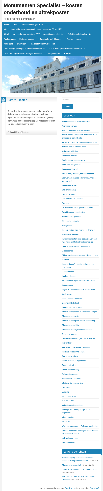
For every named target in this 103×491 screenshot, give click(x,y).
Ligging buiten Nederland (72, 298)
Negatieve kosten (69, 334)
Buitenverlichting (69, 190)
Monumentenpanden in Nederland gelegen (79, 312)
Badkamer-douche (69, 156)
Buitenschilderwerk (70, 185)
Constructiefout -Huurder (50, 39)
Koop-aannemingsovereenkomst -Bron (78, 280)
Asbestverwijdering (70, 151)
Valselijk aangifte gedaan (72, 405)
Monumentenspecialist (71, 465)
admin (26, 132)
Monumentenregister (31, 24)
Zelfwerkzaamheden (70, 438)
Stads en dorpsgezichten (72, 383)
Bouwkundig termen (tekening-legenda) (78, 173)
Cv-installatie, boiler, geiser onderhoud (77, 208)
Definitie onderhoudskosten (80, 34)
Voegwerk (66, 422)
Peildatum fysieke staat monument (76, 347)
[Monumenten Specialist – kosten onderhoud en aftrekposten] (51, 74)
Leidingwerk (67, 294)
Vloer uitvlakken (68, 417)
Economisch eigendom (71, 216)
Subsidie (65, 392)
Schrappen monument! (71, 378)
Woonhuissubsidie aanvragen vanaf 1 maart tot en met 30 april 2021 (34, 29)
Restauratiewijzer (69, 365)
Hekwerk (65, 260)
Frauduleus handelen (70, 234)
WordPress (70, 488)
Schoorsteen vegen (70, 374)
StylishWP (94, 488)
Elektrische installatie (70, 221)
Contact (67, 53)
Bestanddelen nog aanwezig (73, 160)
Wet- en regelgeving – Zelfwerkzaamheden (23, 49)
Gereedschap (67, 251)
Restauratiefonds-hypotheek (74, 361)
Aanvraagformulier (69, 126)
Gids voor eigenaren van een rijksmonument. (23, 53)
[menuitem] (10, 24)
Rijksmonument (10, 24)
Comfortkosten (17, 99)
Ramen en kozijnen (70, 356)
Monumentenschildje (70, 325)
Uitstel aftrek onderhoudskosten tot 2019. (79, 469)
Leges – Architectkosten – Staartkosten (78, 289)
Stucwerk (66, 387)
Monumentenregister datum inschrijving (78, 321)
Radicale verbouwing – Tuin (43, 44)
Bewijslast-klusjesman (71, 164)
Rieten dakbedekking (70, 369)
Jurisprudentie (53, 53)
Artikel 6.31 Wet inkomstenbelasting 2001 (79, 142)
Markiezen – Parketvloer (15, 44)
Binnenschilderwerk (70, 169)
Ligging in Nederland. (70, 303)
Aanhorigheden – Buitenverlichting (19, 39)
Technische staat (69, 396)
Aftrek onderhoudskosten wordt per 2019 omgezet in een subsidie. (33, 34)
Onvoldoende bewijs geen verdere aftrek (78, 338)
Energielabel (67, 225)
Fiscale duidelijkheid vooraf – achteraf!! (65, 49)
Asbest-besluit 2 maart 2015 (74, 147)
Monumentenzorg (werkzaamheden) (77, 329)
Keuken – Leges (74, 39)
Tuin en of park (68, 401)
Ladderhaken (67, 285)
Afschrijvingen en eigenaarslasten (76, 130)
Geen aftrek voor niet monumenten (76, 246)
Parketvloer (66, 343)
